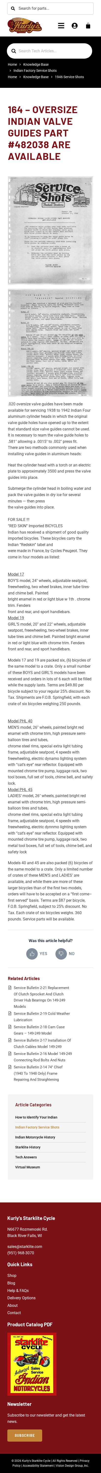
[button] (61, 26)
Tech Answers (26, 1157)
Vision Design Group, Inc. (72, 1465)
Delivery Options (21, 1298)
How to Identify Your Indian (36, 1117)
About (12, 1305)
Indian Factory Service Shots (37, 1127)
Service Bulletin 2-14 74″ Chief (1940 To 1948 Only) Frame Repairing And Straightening (38, 1073)
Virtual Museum (27, 1167)
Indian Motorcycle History (35, 1137)
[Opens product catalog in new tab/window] (31, 1364)
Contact (14, 1312)
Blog (11, 1283)
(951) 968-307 (19, 1253)
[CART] (88, 25)
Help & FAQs (18, 1290)
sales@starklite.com (24, 1246)
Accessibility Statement (38, 1465)
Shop (11, 1275)
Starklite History (27, 1147)
